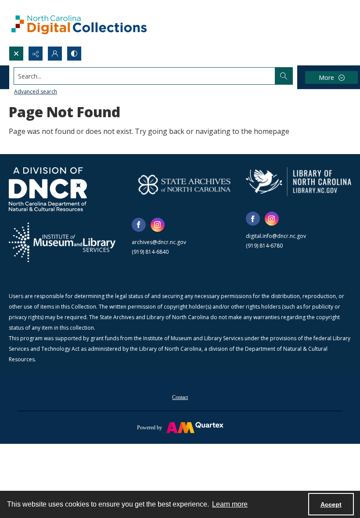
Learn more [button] (230, 504)
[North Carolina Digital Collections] (79, 23)
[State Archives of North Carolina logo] (184, 184)
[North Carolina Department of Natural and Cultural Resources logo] (48, 189)
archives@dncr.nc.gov (159, 242)
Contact (180, 397)
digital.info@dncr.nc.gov (276, 236)
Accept (331, 504)
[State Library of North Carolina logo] (298, 181)
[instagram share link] (158, 225)
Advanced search (35, 91)
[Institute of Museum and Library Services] (62, 242)
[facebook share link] (139, 225)
